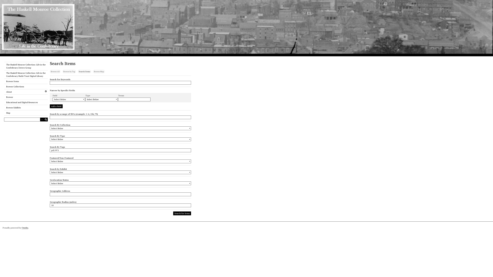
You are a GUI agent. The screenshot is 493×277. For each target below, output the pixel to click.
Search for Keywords (60, 79)
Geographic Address (60, 191)
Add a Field (56, 106)
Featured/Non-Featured (61, 158)
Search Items (84, 71)
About (9, 91)
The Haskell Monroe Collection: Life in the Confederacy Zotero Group (26, 66)
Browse (9, 97)
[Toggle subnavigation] (46, 91)
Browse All (55, 71)
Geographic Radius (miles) (63, 202)
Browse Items (12, 81)
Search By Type (57, 136)
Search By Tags (57, 147)
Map (8, 112)
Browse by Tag (69, 71)
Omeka (25, 227)
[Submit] (46, 119)
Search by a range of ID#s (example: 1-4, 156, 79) (74, 114)
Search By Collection (60, 124)
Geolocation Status (59, 180)
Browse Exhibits (13, 107)
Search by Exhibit (58, 169)
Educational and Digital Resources (22, 102)
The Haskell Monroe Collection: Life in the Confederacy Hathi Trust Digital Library (26, 74)
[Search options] (42, 119)
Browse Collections (15, 86)
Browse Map (99, 71)
